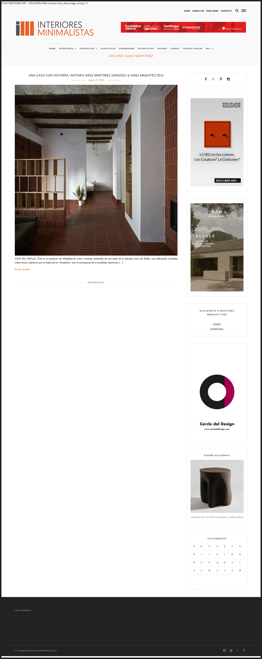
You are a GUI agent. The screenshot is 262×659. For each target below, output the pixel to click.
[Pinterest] (221, 79)
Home (187, 11)
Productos (87, 49)
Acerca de (198, 11)
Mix (208, 49)
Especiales (108, 49)
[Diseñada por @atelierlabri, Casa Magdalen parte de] (116, 624)
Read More (22, 269)
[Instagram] (228, 79)
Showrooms (127, 49)
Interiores (66, 49)
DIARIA (217, 324)
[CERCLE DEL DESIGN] (217, 435)
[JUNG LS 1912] (217, 185)
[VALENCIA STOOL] (217, 512)
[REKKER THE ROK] (217, 290)
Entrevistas (146, 49)
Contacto (226, 11)
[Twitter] (213, 79)
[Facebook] (206, 79)
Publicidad (212, 11)
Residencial (96, 282)
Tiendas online (193, 49)
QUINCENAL (217, 329)
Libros (174, 49)
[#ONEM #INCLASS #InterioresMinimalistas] (233, 624)
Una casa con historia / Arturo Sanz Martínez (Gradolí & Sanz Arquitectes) (96, 75)
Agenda (162, 49)
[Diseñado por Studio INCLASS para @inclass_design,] (204, 624)
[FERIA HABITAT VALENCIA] (183, 23)
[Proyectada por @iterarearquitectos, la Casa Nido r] (28, 624)
